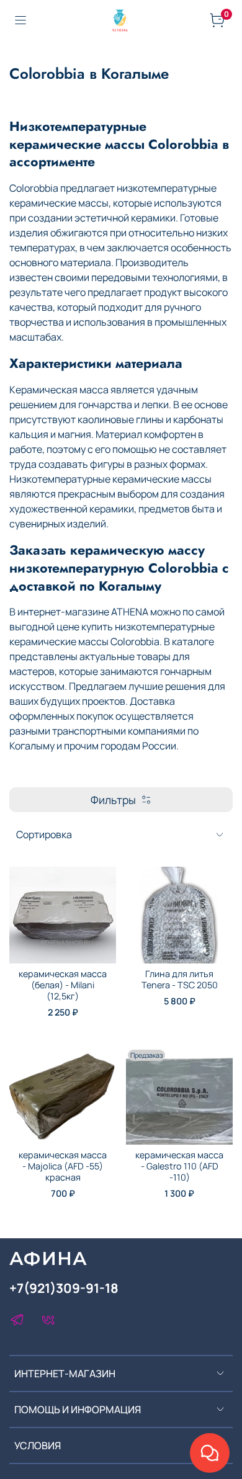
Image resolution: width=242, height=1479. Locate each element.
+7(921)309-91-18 (64, 1288)
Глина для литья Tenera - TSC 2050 (179, 979)
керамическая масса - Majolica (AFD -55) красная (63, 1166)
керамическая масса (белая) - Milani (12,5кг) (63, 985)
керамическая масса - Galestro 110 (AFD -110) (179, 1166)
